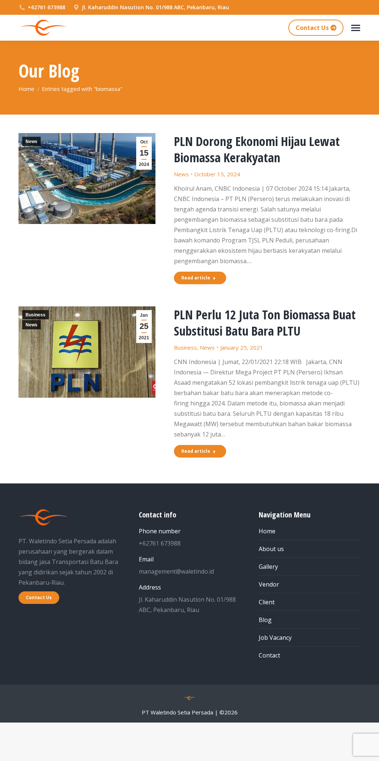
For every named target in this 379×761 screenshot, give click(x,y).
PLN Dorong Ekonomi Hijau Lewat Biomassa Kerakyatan (257, 149)
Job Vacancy (275, 637)
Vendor (269, 584)
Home (267, 531)
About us (271, 549)
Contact (269, 655)
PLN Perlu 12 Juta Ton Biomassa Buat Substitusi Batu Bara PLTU (265, 322)
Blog (265, 620)
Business (36, 314)
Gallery (268, 567)
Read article (195, 278)
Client (267, 602)
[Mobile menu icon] (355, 28)
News (31, 141)
